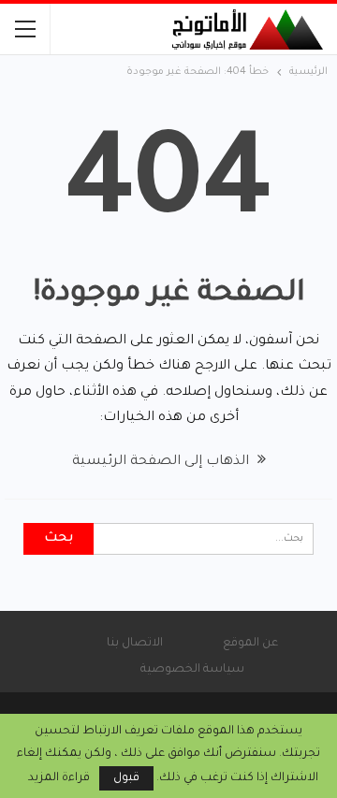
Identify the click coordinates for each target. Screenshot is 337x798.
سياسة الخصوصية (192, 669)
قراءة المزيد (59, 778)
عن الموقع (250, 643)
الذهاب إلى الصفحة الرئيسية (162, 462)
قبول (126, 778)
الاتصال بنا (135, 643)
